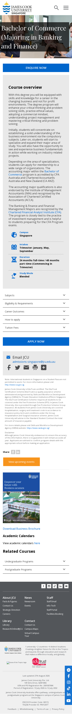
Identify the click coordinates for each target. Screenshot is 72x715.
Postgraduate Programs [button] (18, 569)
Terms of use (43, 709)
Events (28, 605)
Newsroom (30, 601)
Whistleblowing (26, 709)
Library (7, 621)
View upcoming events (21, 461)
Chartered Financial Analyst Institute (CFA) (35, 212)
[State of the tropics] (17, 663)
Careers (6, 613)
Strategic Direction (11, 609)
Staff (50, 598)
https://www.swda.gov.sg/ (38, 428)
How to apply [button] (12, 319)
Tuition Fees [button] (12, 327)
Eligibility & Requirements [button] (19, 303)
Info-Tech (51, 605)
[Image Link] (21, 522)
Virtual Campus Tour (32, 634)
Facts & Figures (10, 601)
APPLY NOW (36, 341)
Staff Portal (52, 609)
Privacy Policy (58, 709)
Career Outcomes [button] (14, 311)
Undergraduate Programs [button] (19, 561)
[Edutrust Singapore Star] (39, 667)
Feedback (12, 709)
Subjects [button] (9, 295)
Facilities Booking (55, 613)
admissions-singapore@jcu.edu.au (34, 362)
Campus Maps (31, 628)
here (37, 543)
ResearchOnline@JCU (13, 628)
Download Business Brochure (21, 529)
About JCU (9, 598)
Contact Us (8, 605)
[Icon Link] (13, 452)
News (28, 598)
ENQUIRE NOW (36, 68)
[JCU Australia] (13, 653)
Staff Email (51, 601)
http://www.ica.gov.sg (14, 384)
